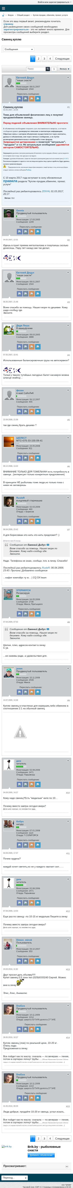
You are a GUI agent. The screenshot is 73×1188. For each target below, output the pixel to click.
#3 (68, 302)
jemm (19, 668)
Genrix (20, 210)
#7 (68, 530)
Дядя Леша (22, 325)
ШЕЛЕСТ (21, 438)
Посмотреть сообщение (48, 545)
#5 (68, 420)
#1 (68, 107)
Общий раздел (23, 15)
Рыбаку (28, 170)
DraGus (20, 1005)
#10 (68, 793)
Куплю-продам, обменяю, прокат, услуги (50, 15)
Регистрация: (22, 87)
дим (18, 760)
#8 (68, 622)
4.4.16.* (66, 158)
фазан (20, 390)
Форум (11, 15)
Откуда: (20, 512)
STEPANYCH (23, 590)
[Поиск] (48, 69)
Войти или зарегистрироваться (53, 2)
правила (10, 181)
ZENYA (46, 191)
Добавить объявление (41, 1155)
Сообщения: (22, 89)
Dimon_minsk (24, 940)
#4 (68, 355)
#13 (68, 969)
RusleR (20, 497)
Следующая (62, 58)
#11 (68, 853)
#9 (68, 700)
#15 (68, 1106)
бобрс (20, 821)
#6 (68, 466)
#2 (68, 240)
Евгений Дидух (25, 77)
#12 (68, 911)
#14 (68, 1038)
